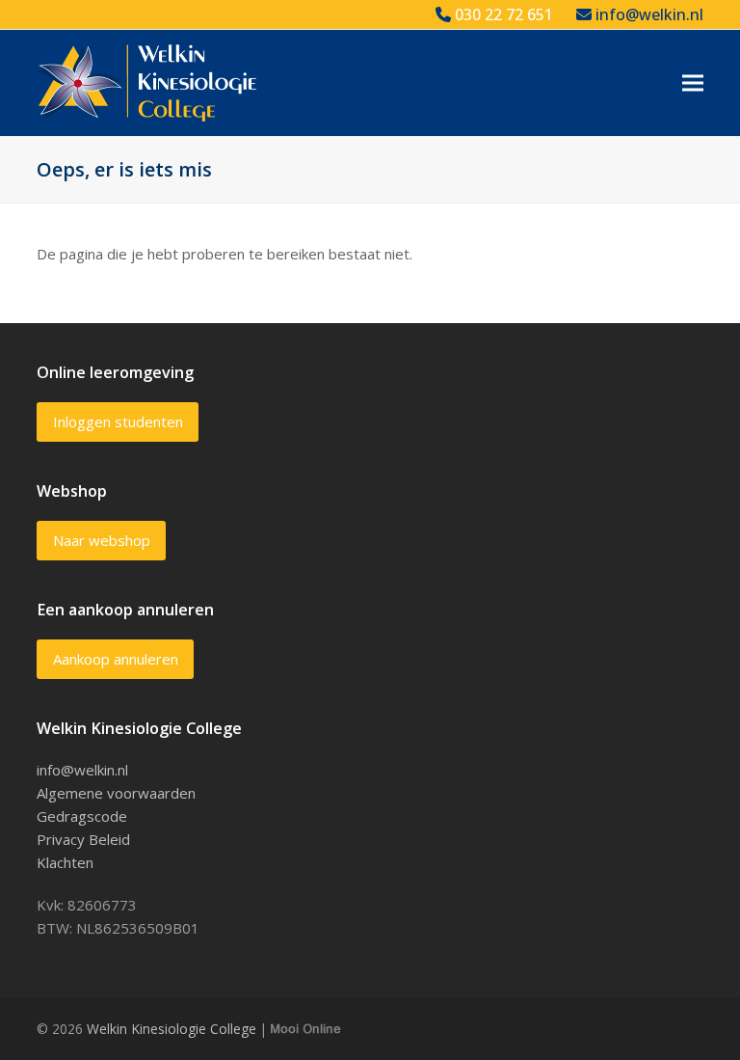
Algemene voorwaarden (116, 792)
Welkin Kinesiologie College (171, 1028)
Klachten (65, 862)
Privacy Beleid (83, 839)
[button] (692, 83)
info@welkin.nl (647, 14)
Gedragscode (82, 816)
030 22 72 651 (502, 14)
